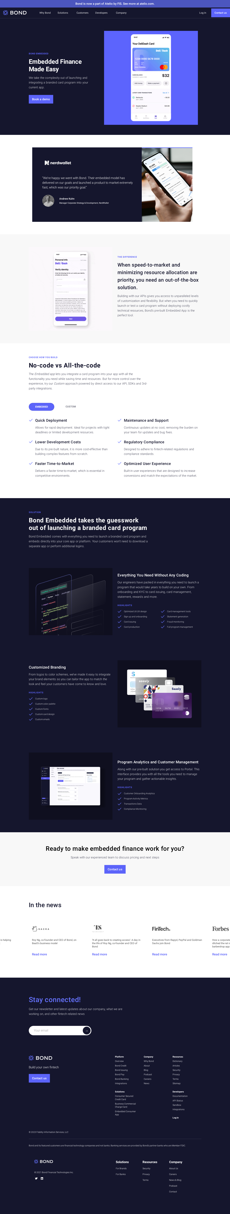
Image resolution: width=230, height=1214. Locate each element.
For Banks (121, 1174)
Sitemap (177, 1083)
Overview (119, 1061)
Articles (176, 1065)
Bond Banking (122, 1079)
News (146, 1083)
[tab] (41, 407)
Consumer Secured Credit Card (124, 1097)
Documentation (180, 1096)
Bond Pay (119, 1074)
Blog (146, 1070)
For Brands (121, 1168)
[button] (63, 13)
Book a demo (41, 99)
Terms (176, 1079)
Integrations (121, 1083)
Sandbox (177, 1105)
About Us (173, 1168)
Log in (202, 12)
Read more (42, 954)
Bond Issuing (121, 1070)
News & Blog (175, 1180)
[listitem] (112, 184)
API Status (178, 1100)
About (147, 1065)
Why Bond (45, 12)
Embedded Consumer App (125, 1113)
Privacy (176, 1074)
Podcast (148, 1074)
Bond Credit (120, 1065)
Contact (173, 1191)
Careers (147, 1079)
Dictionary (177, 1061)
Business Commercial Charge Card (125, 1105)
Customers (82, 12)
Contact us (221, 12)
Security (176, 1070)
